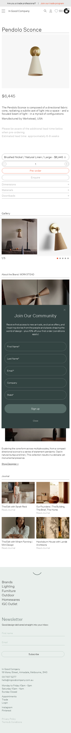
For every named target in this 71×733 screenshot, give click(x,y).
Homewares (11, 599)
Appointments (9, 696)
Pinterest (6, 710)
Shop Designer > (10, 463)
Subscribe (34, 654)
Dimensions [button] (9, 184)
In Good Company (19, 11)
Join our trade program (52, 3)
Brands (7, 582)
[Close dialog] (65, 310)
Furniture (9, 591)
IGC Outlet (9, 604)
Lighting (8, 586)
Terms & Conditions (12, 722)
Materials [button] (7, 190)
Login (5, 702)
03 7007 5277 (9, 676)
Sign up (35, 408)
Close (35, 420)
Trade (5, 699)
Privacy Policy (9, 718)
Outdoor (8, 595)
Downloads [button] (8, 195)
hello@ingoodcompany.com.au (17, 680)
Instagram (7, 707)
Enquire (35, 177)
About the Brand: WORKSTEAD (18, 274)
